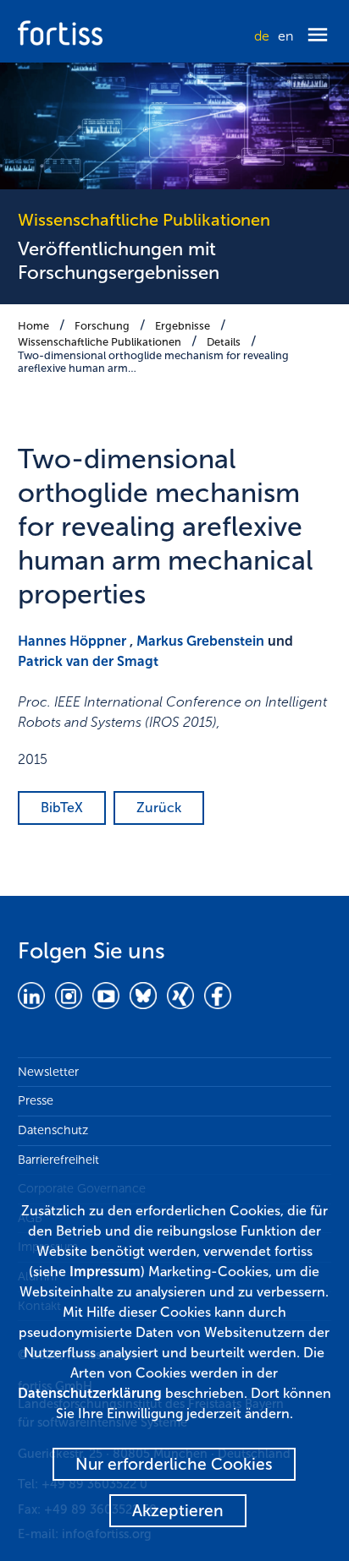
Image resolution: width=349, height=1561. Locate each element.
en (285, 36)
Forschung (102, 325)
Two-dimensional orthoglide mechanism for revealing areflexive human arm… (153, 361)
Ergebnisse (182, 325)
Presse (35, 1100)
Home (33, 325)
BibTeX (62, 808)
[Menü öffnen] (317, 36)
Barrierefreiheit (58, 1159)
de (261, 36)
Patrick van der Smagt (88, 661)
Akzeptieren (178, 1510)
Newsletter (48, 1071)
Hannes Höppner (72, 641)
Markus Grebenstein (200, 641)
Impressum (105, 1272)
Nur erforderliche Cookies (174, 1464)
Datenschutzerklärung (90, 1393)
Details (224, 342)
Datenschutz (53, 1130)
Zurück (158, 808)
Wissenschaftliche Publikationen (99, 342)
